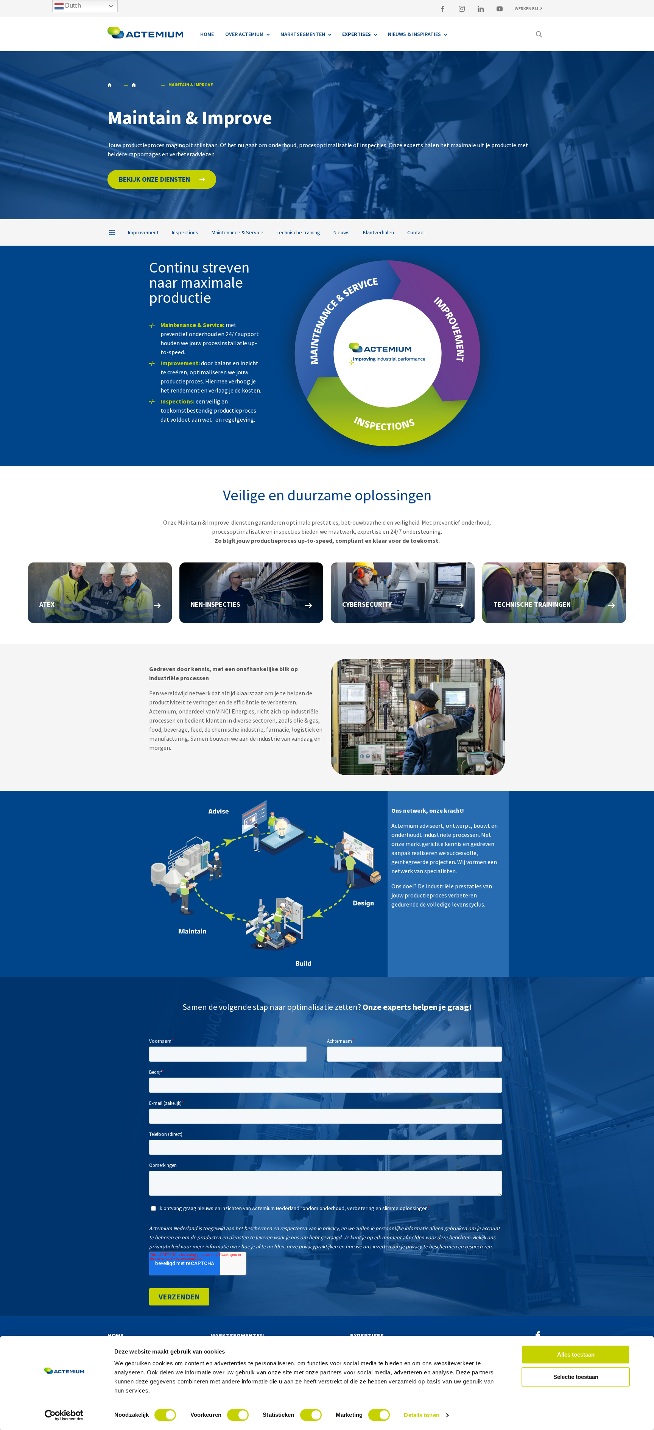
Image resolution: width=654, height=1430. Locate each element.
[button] (161, 179)
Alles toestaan (576, 1354)
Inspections (185, 232)
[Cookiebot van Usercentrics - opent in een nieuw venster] (64, 1415)
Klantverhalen (378, 232)
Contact (416, 232)
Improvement (143, 232)
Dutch (72, 5)
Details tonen (421, 1415)
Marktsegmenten (237, 1335)
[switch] (238, 1415)
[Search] (539, 34)
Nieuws (341, 232)
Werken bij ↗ (529, 8)
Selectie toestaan (575, 1377)
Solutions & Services (144, 84)
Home (113, 84)
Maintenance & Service (237, 232)
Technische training (298, 232)
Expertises (367, 1335)
